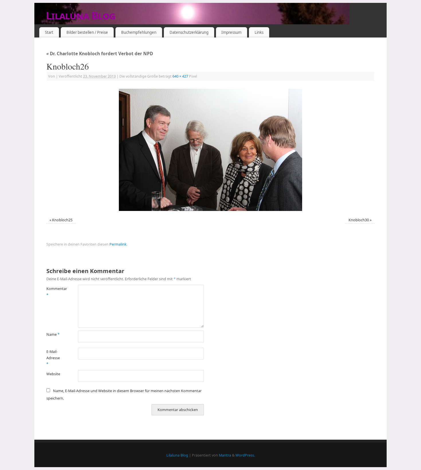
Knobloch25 (62, 220)
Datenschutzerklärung (189, 32)
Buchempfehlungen (138, 32)
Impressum (231, 32)
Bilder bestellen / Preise (87, 32)
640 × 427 (180, 76)
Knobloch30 (359, 220)
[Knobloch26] (210, 150)
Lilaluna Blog (80, 16)
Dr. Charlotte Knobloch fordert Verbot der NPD (99, 54)
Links (259, 32)
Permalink (118, 244)
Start (49, 32)
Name (53, 334)
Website (53, 374)
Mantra (225, 455)
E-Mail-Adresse (53, 357)
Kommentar (54, 291)
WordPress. (245, 455)
